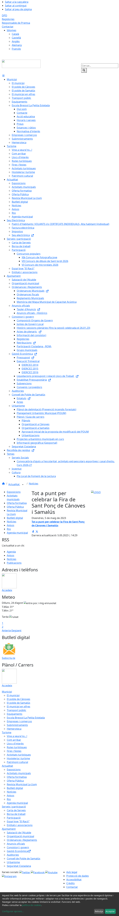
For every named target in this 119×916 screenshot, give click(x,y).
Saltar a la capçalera (16, 2)
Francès (16, 49)
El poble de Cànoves (18, 699)
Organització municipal (20, 836)
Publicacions (14, 563)
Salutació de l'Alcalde (19, 832)
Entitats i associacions (20, 825)
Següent (16, 630)
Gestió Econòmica (17, 851)
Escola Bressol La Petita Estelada (26, 717)
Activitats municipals (19, 773)
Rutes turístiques (17, 747)
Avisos (10, 525)
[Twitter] (25, 872)
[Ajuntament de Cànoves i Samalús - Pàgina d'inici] (21, 63)
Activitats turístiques (19, 754)
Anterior (7, 630)
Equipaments (14, 714)
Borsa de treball (16, 814)
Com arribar (14, 740)
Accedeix (7, 590)
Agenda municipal (17, 532)
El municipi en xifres (18, 706)
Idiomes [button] (11, 30)
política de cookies (31, 905)
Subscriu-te (8, 658)
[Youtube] (51, 872)
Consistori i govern (18, 847)
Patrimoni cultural (17, 762)
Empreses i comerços (19, 721)
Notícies (33, 483)
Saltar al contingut (15, 5)
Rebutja (99, 911)
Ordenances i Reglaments (22, 840)
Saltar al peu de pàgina (18, 9)
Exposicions (14, 492)
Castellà (16, 37)
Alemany (17, 45)
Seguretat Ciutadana (19, 866)
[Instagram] (9, 876)
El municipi (13, 695)
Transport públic (16, 710)
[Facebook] (38, 872)
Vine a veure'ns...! (17, 736)
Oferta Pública (15, 506)
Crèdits (70, 883)
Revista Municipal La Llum (22, 784)
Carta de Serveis (16, 810)
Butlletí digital (15, 518)
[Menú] (3, 75)
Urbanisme (13, 862)
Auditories (13, 855)
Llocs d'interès (15, 743)
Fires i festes (14, 751)
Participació (14, 817)
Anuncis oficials (16, 843)
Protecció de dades (77, 876)
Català (15, 34)
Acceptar (110, 911)
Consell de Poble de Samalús (23, 858)
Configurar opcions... (13, 911)
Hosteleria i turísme (18, 758)
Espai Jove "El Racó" (18, 821)
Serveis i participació (14, 806)
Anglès (16, 41)
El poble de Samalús (18, 702)
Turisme (6, 732)
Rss (9, 529)
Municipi (7, 691)
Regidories (8, 19)
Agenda (11, 551)
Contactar (7, 26)
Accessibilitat (74, 879)
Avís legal (71, 872)
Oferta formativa (17, 503)
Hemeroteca (14, 728)
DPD (4, 15)
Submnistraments (17, 725)
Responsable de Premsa (16, 23)
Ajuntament (9, 829)
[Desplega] (22, 485)
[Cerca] (84, 70)
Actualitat (14, 484)
